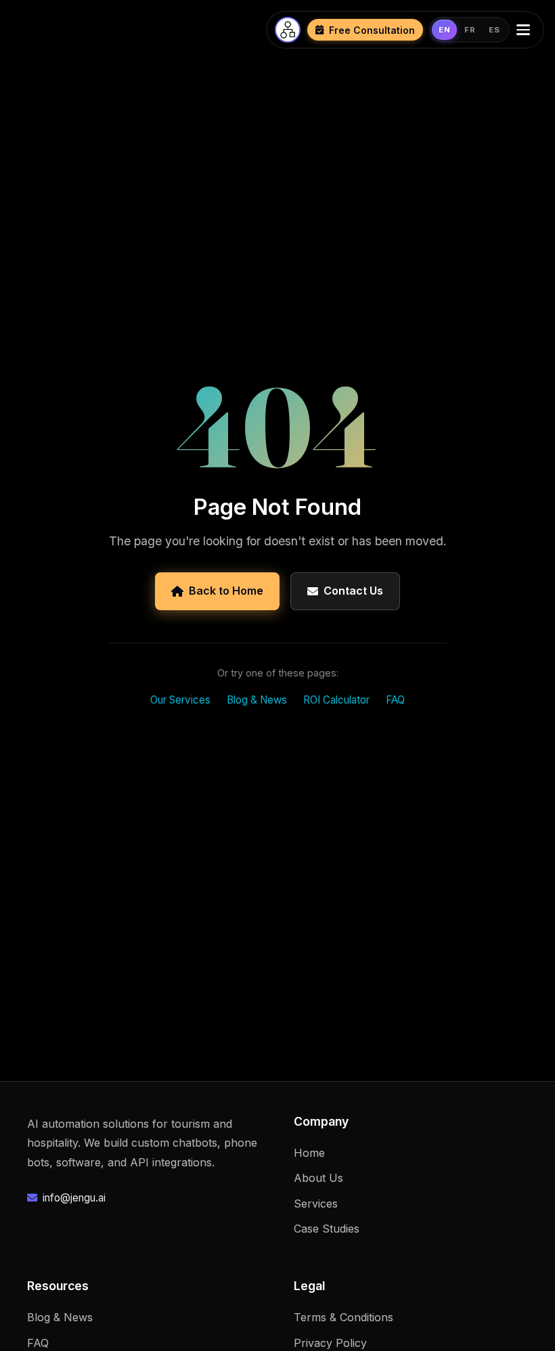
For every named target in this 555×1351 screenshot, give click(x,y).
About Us (318, 1178)
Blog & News (257, 699)
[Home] (288, 30)
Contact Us (353, 590)
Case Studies (326, 1228)
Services (316, 1203)
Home (309, 1153)
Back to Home (226, 590)
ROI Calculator (336, 699)
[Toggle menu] (525, 29)
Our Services (180, 699)
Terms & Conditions (343, 1317)
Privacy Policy (330, 1343)
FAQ (395, 699)
